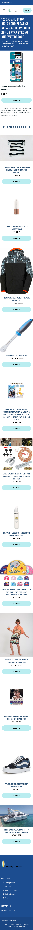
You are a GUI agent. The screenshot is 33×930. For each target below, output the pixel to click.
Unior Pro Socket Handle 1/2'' (16, 355)
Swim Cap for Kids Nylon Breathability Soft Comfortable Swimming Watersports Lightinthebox (16, 592)
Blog (6, 898)
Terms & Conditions (22, 924)
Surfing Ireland (10, 883)
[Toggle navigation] (3, 10)
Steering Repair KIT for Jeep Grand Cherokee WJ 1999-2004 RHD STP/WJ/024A (16, 170)
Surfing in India (10, 894)
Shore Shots (9, 886)
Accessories (14, 86)
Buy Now (16, 100)
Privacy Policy (13, 927)
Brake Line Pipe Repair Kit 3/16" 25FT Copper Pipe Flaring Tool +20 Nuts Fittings (16, 476)
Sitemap (22, 927)
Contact (11, 924)
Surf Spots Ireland (11, 890)
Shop (27, 10)
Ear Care (22, 86)
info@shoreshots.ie (7, 2)
